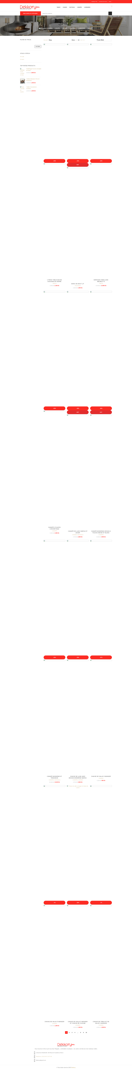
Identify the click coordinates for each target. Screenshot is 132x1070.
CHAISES (74, 534)
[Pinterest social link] (89, 2)
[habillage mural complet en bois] (22, 72)
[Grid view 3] (91, 40)
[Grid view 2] (88, 40)
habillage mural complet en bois (33, 69)
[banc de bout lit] (78, 101)
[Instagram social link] (85, 2)
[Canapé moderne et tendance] (54, 597)
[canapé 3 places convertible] (54, 348)
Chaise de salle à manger (101, 776)
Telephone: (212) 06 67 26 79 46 (44, 1056)
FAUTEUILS (78, 285)
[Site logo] (29, 7)
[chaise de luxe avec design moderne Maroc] (78, 597)
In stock (22, 59)
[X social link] (83, 2)
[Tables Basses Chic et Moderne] (22, 81)
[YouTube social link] (87, 2)
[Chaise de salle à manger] (101, 597)
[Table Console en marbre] (22, 89)
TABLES (54, 283)
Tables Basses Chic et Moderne (32, 79)
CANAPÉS (54, 530)
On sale (22, 56)
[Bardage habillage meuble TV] (101, 101)
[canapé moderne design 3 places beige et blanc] (101, 348)
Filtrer (38, 46)
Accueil (45, 40)
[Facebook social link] (81, 2)
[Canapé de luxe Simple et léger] (78, 348)
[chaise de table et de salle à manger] (101, 843)
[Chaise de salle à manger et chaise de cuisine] (78, 843)
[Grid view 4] (93, 40)
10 (86, 1032)
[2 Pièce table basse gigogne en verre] (54, 101)
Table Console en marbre (31, 87)
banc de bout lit (77, 283)
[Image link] (66, 1044)
